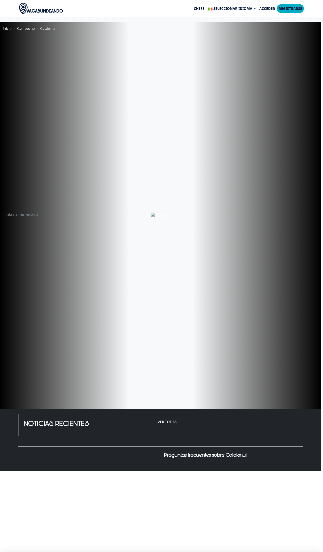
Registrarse (290, 8)
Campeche (26, 28)
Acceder (267, 8)
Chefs (199, 8)
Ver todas (167, 421)
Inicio (7, 28)
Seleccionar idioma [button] (232, 8)
